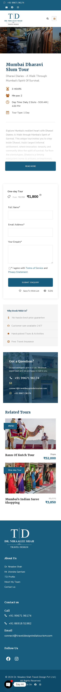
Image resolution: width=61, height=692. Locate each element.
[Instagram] (16, 659)
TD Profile (9, 576)
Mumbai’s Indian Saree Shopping (22, 500)
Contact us (9, 586)
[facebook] (12, 7)
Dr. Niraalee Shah (13, 566)
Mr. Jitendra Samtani (14, 571)
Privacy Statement (18, 272)
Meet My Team (12, 581)
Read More (30, 166)
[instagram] (18, 7)
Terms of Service (34, 268)
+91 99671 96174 (22, 393)
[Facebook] (8, 659)
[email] (6, 7)
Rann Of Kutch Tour (19, 455)
